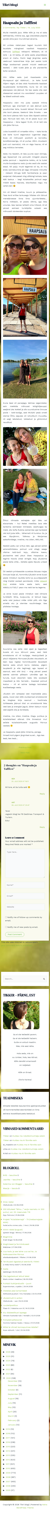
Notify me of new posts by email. (22, 927)
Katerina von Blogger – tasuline (17, 1184)
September (13, 1394)
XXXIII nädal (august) (13, 1229)
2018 (8, 1433)
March (11, 1416)
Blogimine (7, 1237)
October (11, 1390)
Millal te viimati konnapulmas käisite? (20, 1327)
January (12, 1425)
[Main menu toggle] (45, 5)
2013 (8, 1455)
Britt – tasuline (10, 1175)
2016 (8, 1442)
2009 (8, 1473)
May (10, 1407)
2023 (8, 1365)
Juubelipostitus (10, 1305)
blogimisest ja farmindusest (16, 1244)
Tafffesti (16, 51)
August (11, 1398)
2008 (8, 1477)
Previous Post (25, 747)
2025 (8, 1356)
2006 (8, 1486)
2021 (8, 1374)
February (12, 1420)
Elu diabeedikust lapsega (15, 1312)
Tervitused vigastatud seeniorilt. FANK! (21, 1261)
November (13, 1385)
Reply (42, 794)
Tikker (6, 1136)
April (10, 1411)
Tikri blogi (10, 5)
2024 (8, 1361)
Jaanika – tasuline (11, 1179)
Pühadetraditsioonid (12, 1320)
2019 (8, 1429)
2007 (8, 1481)
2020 (8, 1378)
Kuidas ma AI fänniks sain (24, 1140)
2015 (8, 1446)
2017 (8, 1438)
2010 (8, 1468)
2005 (8, 1490)
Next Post (25, 753)
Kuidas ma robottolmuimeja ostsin (28, 1136)
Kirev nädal (8, 1202)
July (10, 1403)
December (13, 1381)
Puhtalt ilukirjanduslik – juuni (17, 1283)
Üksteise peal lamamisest (15, 1291)
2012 (8, 1460)
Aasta (5, 1269)
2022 (8, 1369)
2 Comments (9, 27)
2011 (8, 1464)
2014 (8, 1451)
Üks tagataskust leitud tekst (16, 1276)
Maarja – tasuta (10, 1188)
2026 (8, 1352)
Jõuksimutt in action (12, 1298)
